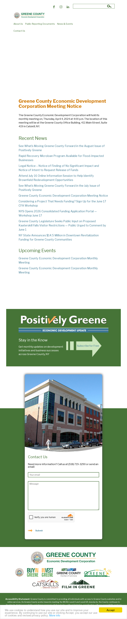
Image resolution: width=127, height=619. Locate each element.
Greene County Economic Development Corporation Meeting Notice (63, 195)
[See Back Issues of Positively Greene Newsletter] (63, 322)
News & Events (65, 24)
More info (54, 615)
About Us (18, 24)
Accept (111, 610)
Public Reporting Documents (40, 24)
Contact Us (19, 30)
